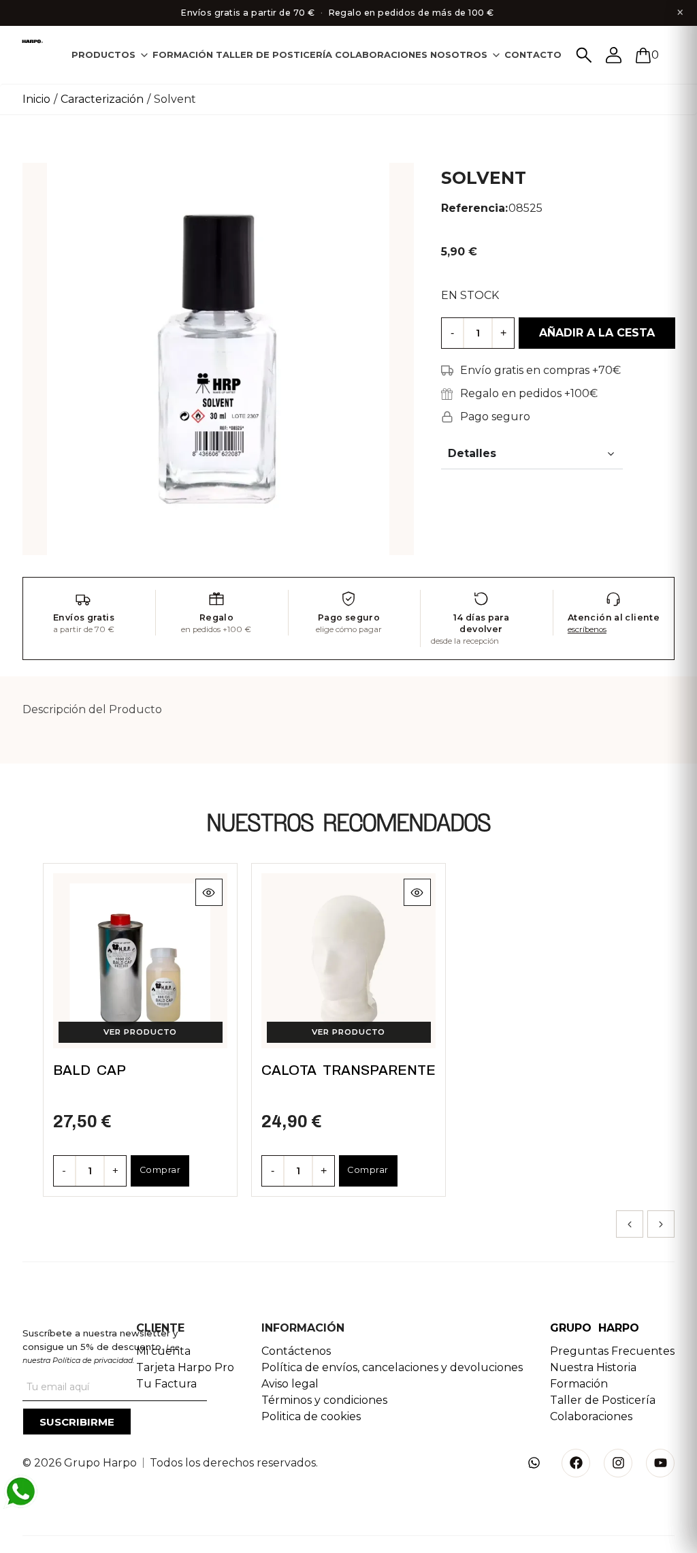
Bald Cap (89, 1070)
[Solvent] (218, 357)
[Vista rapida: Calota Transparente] (416, 892)
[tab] (110, 54)
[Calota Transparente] (348, 960)
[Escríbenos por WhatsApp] (20, 1492)
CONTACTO (533, 54)
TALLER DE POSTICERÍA (274, 54)
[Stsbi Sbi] (533, 1463)
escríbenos (587, 629)
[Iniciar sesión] (614, 55)
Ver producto (140, 1032)
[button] (629, 1224)
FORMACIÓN (182, 54)
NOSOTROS (458, 54)
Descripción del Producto (92, 709)
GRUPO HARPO (594, 1327)
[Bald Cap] (140, 960)
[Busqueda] (584, 55)
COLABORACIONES (381, 54)
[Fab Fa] (576, 1463)
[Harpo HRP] (33, 41)
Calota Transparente (348, 1070)
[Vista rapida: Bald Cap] (208, 892)
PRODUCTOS (103, 54)
